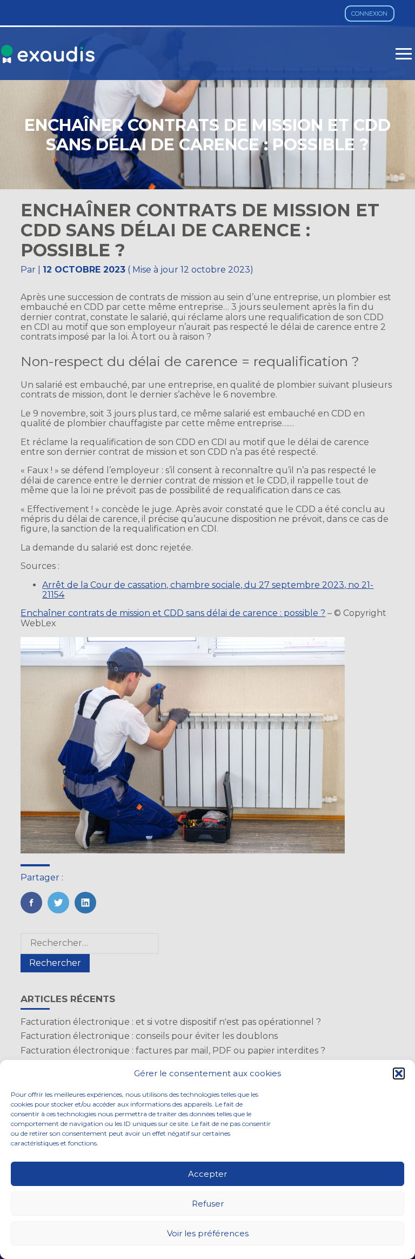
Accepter (207, 1174)
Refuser (208, 1203)
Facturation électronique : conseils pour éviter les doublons (149, 1036)
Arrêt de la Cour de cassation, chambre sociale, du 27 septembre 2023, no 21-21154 (207, 590)
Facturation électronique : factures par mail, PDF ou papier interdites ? (173, 1050)
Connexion (369, 13)
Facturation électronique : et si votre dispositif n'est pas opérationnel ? (171, 1022)
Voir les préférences (208, 1233)
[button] (398, 1073)
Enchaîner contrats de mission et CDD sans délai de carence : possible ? (173, 613)
